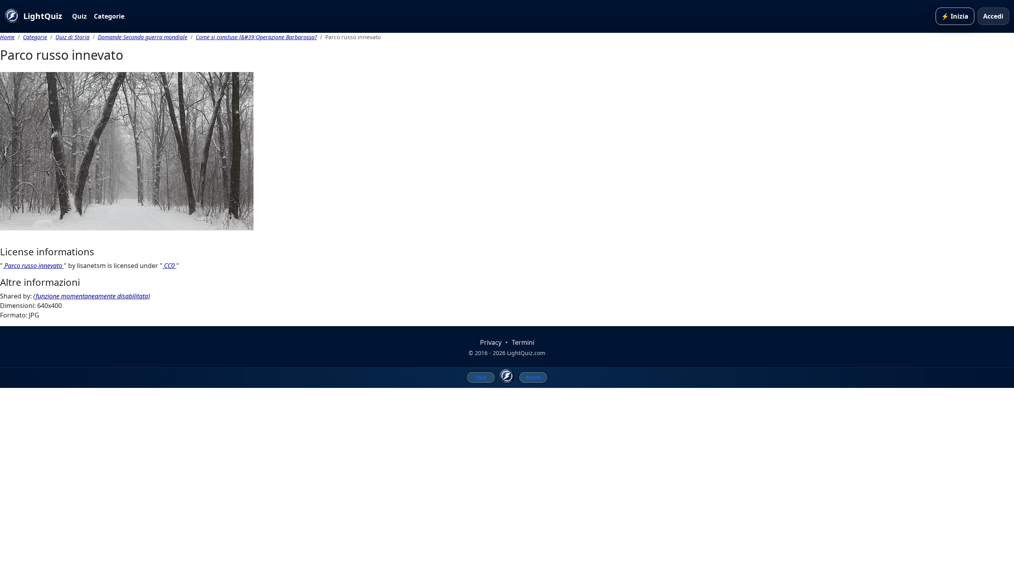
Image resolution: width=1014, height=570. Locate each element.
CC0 (169, 265)
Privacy (490, 342)
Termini (523, 342)
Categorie (109, 16)
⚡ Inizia (954, 16)
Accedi (993, 16)
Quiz (79, 16)
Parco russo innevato (33, 265)
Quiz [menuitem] (481, 377)
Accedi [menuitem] (533, 377)
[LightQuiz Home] (507, 376)
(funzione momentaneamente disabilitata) (91, 296)
